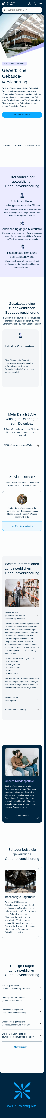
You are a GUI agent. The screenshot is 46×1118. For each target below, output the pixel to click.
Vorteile (18, 145)
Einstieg (7, 145)
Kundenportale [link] (22, 816)
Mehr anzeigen (20, 1047)
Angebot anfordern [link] (22, 115)
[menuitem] (29, 3)
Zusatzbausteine (32, 145)
